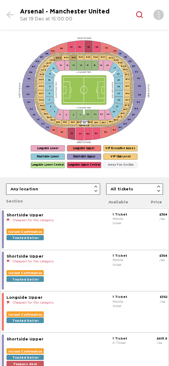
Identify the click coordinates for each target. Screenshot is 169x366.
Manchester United (80, 11)
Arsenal (32, 11)
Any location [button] (24, 188)
